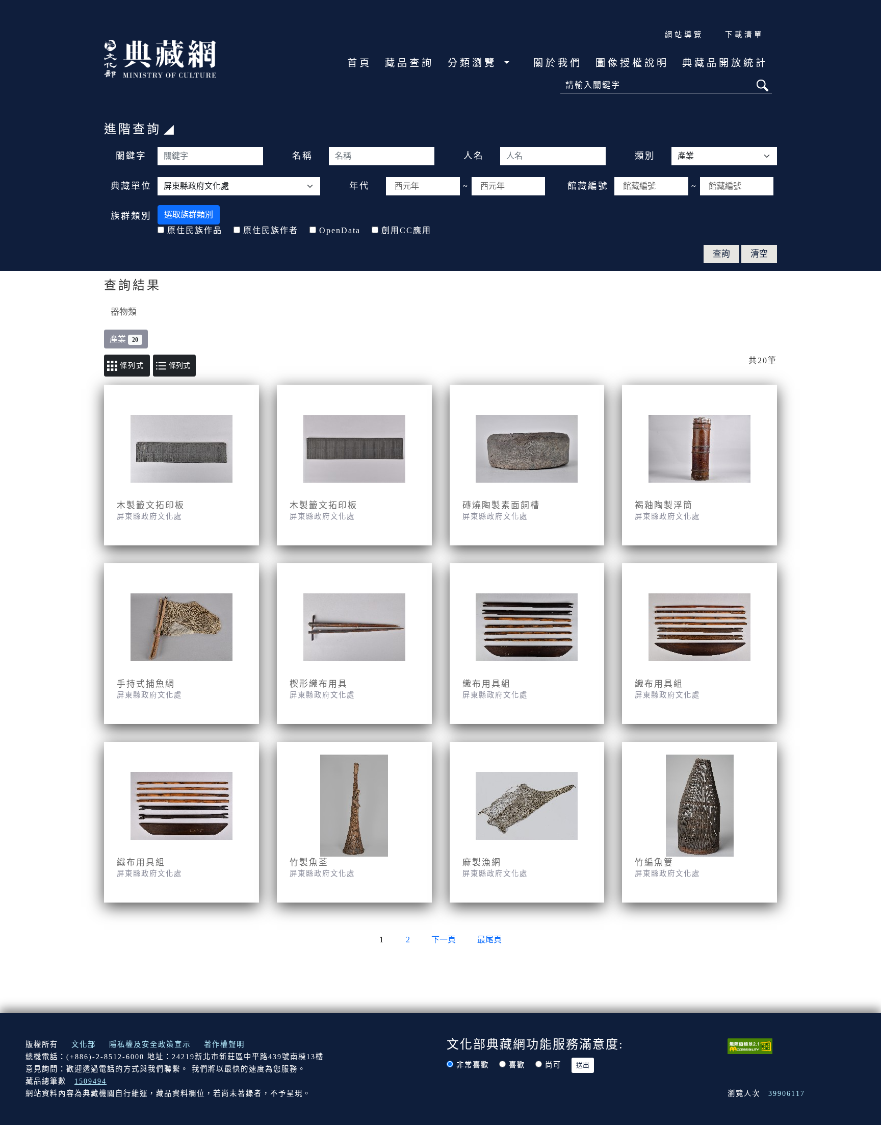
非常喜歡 (472, 1065)
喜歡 (517, 1065)
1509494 (90, 1081)
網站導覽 (684, 35)
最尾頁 (489, 939)
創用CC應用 (406, 230)
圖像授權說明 (632, 63)
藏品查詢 (409, 63)
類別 (645, 156)
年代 (359, 186)
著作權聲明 (224, 1044)
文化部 (83, 1044)
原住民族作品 (194, 230)
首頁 (359, 63)
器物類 (124, 312)
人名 (473, 156)
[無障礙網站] (750, 1045)
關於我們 (557, 63)
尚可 (553, 1065)
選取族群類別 (188, 214)
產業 (124, 339)
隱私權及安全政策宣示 (150, 1044)
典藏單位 (131, 186)
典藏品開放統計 (725, 63)
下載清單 (744, 35)
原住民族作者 (270, 230)
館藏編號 (587, 186)
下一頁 (443, 939)
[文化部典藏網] (160, 57)
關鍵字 (131, 156)
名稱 (302, 156)
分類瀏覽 (475, 63)
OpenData (339, 230)
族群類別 (131, 216)
